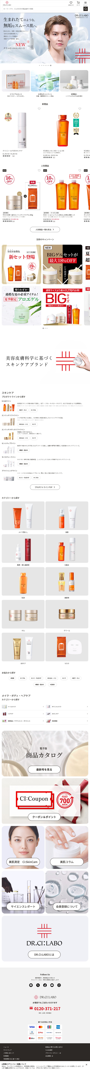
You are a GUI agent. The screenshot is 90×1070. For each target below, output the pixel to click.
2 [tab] (42, 65)
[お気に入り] (39, 109)
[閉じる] (86, 1064)
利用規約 (6, 1056)
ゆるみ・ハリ (24, 424)
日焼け (53, 684)
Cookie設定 (48, 1050)
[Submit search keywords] (85, 9)
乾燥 (12, 678)
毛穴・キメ (23, 410)
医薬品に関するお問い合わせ (54, 1047)
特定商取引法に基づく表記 (11, 1059)
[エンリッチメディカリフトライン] (9, 436)
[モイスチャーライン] (9, 463)
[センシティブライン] (9, 449)
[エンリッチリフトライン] (9, 422)
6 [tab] (49, 65)
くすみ (34, 410)
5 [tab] (47, 65)
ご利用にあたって (9, 1053)
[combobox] (42, 9)
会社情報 (48, 1056)
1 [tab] (39, 65)
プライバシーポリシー (52, 1053)
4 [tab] (45, 65)
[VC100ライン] (9, 408)
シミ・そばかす (24, 477)
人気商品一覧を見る (43, 229)
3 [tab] (43, 65)
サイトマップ (7, 1050)
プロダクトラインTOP (43, 487)
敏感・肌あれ (24, 450)
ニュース (6, 1047)
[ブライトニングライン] (9, 477)
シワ (34, 424)
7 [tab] (50, 65)
